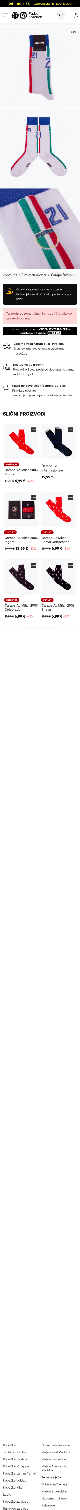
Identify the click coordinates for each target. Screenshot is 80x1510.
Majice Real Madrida (56, 1452)
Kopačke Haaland (15, 1459)
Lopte (7, 1494)
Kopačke (9, 1445)
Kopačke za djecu (15, 1501)
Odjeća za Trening (54, 1484)
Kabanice (48, 1505)
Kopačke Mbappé (16, 1466)
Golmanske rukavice (56, 1445)
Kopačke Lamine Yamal (19, 1473)
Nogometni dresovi (55, 1498)
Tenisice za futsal (15, 1452)
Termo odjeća (51, 1477)
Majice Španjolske (54, 1491)
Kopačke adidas (14, 1480)
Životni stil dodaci (34, 275)
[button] (40, 369)
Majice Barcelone (54, 1459)
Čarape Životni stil (64, 275)
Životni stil (10, 275)
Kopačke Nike (13, 1487)
